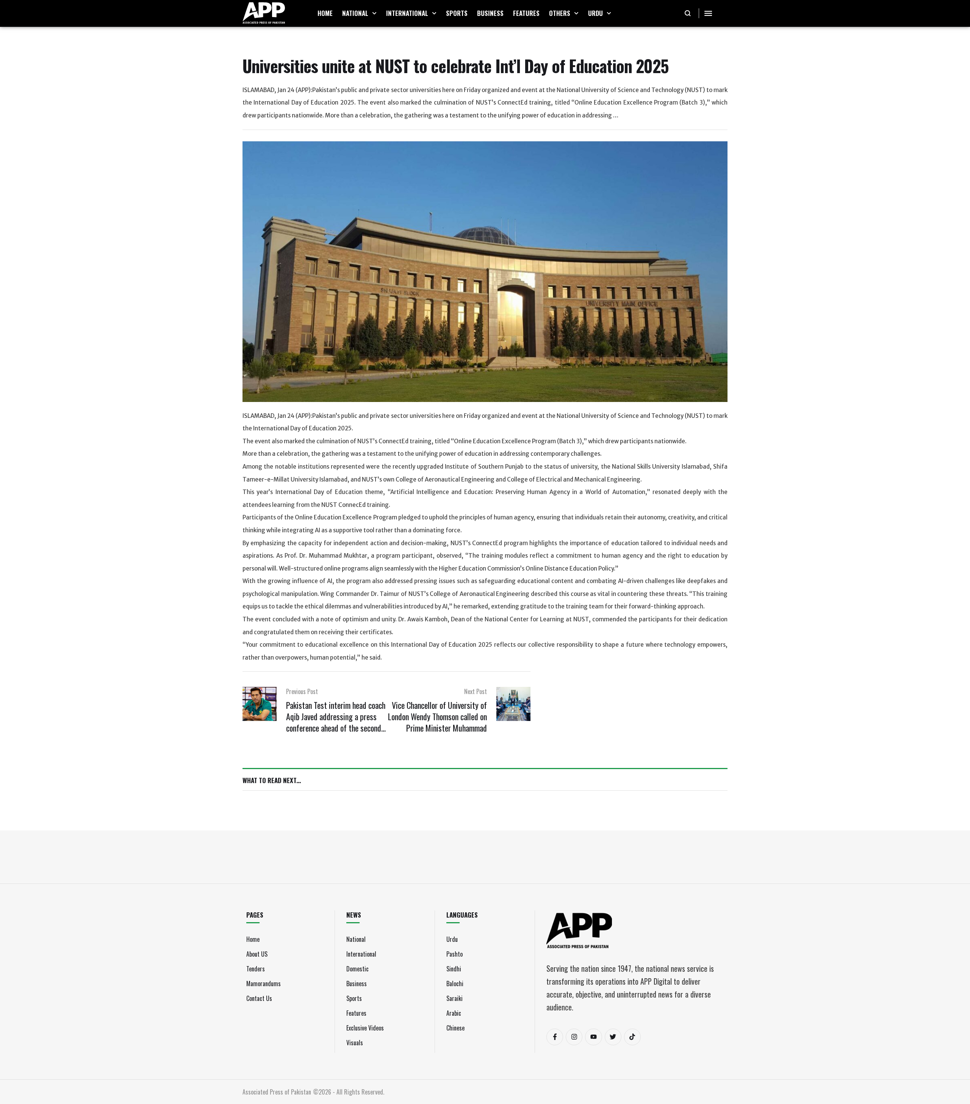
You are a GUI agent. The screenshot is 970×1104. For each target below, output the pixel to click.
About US (257, 954)
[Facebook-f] (554, 1037)
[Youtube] (593, 1037)
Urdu (452, 939)
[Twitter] (613, 1037)
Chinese (455, 1027)
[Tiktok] (632, 1037)
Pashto (454, 954)
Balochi (454, 983)
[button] (374, 13)
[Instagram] (574, 1037)
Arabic (453, 1013)
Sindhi (453, 968)
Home (253, 939)
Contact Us (259, 998)
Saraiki (454, 998)
